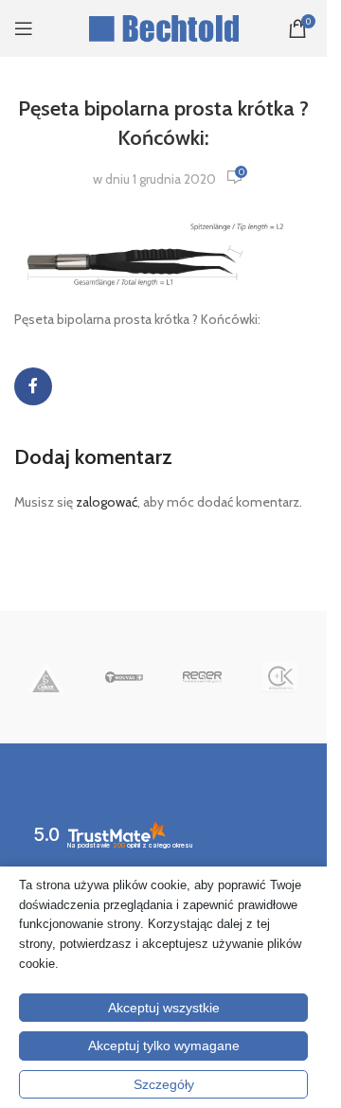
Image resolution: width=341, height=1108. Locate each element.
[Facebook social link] (33, 386)
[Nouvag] (124, 677)
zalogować (106, 501)
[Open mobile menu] (24, 28)
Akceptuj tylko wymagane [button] (164, 1045)
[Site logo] (163, 26)
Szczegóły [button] (164, 1084)
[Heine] (46, 677)
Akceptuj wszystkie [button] (164, 1007)
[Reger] (202, 677)
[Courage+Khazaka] (280, 677)
